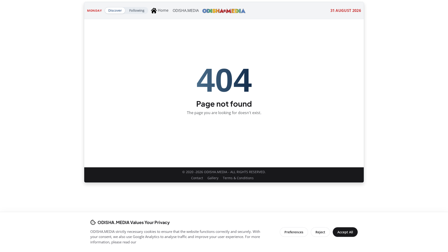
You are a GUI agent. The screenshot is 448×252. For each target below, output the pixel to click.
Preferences (293, 232)
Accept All (345, 232)
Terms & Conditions (238, 178)
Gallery (212, 178)
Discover (115, 10)
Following (136, 10)
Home (162, 10)
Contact (197, 178)
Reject (320, 232)
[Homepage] (224, 10)
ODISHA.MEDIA (186, 10)
